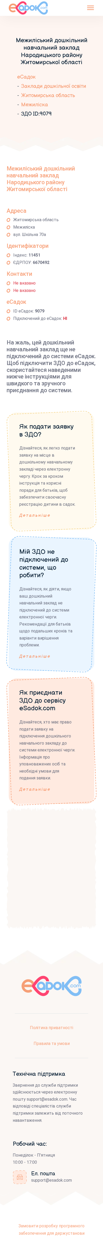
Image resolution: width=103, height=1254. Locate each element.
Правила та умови (52, 1043)
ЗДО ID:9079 (36, 114)
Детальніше (35, 515)
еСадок (26, 77)
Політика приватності (51, 1027)
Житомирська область (48, 95)
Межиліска (34, 105)
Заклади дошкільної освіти (53, 86)
